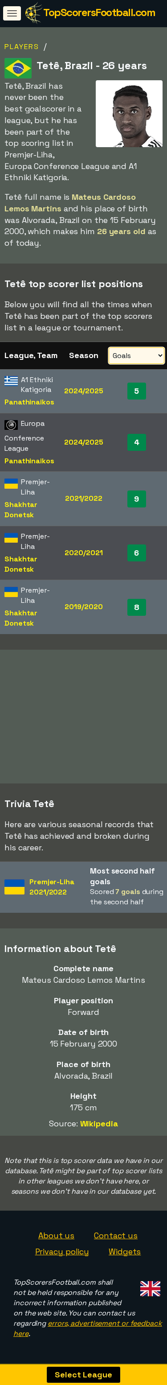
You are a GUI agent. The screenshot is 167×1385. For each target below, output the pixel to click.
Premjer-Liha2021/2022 (51, 887)
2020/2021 (83, 552)
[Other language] (149, 1285)
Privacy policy (62, 1251)
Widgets (125, 1251)
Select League (83, 1374)
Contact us (116, 1235)
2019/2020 (83, 606)
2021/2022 (83, 498)
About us (56, 1235)
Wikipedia (99, 1123)
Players (21, 46)
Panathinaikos (29, 402)
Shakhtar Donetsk (20, 509)
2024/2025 (83, 391)
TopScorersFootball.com (99, 12)
